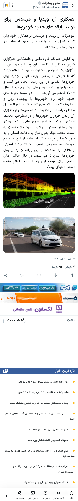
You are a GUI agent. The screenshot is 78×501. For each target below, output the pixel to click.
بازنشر (70, 267)
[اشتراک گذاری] (5, 275)
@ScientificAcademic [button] (46, 7)
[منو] (12, 5)
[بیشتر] (6, 495)
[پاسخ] (39, 275)
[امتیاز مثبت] (72, 275)
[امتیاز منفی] (56, 275)
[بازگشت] (72, 5)
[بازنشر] (21, 275)
